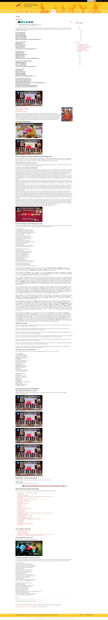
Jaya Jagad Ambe (21, 511)
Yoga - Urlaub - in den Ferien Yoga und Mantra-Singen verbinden (30, 535)
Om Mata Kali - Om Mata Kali (23, 500)
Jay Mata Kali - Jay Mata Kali (23, 514)
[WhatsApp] (24, 22)
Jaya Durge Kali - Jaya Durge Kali (24, 501)
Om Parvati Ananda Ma (22, 516)
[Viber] (29, 22)
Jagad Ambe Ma (21, 521)
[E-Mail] (32, 22)
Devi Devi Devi (20, 497)
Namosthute (20, 504)
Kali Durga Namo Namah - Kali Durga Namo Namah (27, 498)
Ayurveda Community (82, 49)
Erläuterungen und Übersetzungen (22, 109)
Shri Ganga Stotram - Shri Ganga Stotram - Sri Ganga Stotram (29, 518)
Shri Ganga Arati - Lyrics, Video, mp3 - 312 (30, 24)
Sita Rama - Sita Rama (22, 510)
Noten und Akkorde (19, 110)
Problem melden (81, 614)
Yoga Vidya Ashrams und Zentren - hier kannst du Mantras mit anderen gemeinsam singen (35, 534)
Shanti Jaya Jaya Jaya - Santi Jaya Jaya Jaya (25, 517)
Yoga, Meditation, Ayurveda (83, 44)
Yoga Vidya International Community (84, 46)
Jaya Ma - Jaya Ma (21, 509)
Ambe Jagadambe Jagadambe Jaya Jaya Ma (26, 523)
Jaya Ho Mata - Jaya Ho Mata (23, 495)
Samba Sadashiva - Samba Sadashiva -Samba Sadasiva (28, 492)
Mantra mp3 (46, 479)
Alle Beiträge (18, 19)
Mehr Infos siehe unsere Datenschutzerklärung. (70, 619)
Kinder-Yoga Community (82, 45)
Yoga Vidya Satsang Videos (23, 531)
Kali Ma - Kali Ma (21, 494)
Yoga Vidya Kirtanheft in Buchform (24, 530)
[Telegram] (27, 22)
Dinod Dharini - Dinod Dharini (23, 503)
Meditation (80, 51)
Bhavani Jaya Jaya (21, 520)
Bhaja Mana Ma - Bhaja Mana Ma (24, 508)
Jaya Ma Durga (20, 522)
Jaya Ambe (20, 507)
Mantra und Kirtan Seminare (23, 533)
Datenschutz (24, 614)
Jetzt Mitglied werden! (100, 0)
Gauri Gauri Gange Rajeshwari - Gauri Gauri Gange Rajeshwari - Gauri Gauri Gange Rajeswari (35, 496)
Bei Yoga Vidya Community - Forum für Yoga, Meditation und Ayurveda (28, 606)
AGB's (28, 614)
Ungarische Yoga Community (83, 47)
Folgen (35, 601)
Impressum (19, 614)
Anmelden (105, 0)
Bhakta (28, 159)
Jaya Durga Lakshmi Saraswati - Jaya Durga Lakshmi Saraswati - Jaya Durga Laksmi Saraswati (35, 513)
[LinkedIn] (22, 22)
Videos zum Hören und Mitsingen (21, 107)
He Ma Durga (20, 524)
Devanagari (53, 351)
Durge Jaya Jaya (21, 502)
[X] (19, 22)
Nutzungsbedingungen (89, 614)
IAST (32, 225)
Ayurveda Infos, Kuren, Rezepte (84, 50)
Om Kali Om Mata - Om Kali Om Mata (25, 515)
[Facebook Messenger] (16, 22)
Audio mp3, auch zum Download (21, 111)
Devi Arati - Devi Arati (22, 505)
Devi (60, 28)
